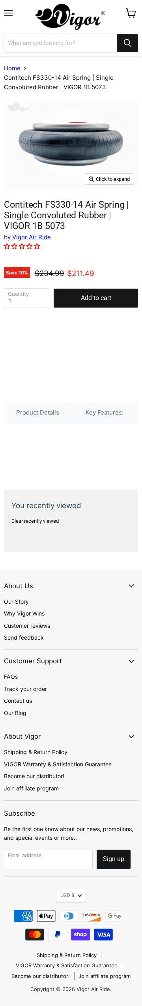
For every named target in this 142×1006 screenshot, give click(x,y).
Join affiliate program (31, 788)
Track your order (25, 688)
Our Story (16, 601)
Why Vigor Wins (24, 613)
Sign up (113, 859)
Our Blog (15, 712)
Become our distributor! (34, 776)
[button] (22, 246)
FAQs (11, 676)
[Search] (127, 43)
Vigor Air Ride (31, 237)
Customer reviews (27, 625)
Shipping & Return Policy (35, 752)
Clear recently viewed (35, 521)
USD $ (67, 895)
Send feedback (24, 637)
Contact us (18, 700)
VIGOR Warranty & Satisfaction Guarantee (58, 764)
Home (12, 68)
